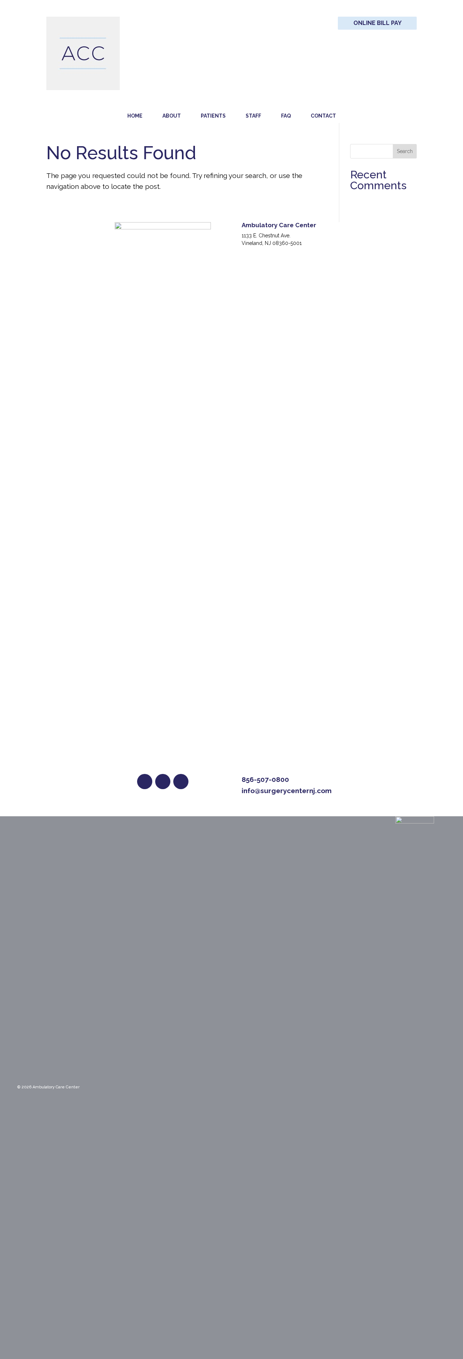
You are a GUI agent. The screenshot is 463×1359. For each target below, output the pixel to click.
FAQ (286, 116)
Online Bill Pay (377, 23)
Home (135, 116)
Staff (253, 116)
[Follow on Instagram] (180, 781)
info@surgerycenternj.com (287, 791)
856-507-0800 (265, 779)
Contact (323, 116)
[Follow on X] (162, 781)
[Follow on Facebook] (144, 781)
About (171, 116)
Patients (213, 116)
